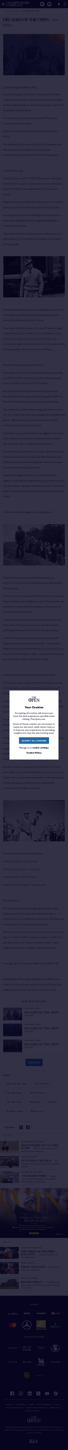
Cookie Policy (34, 752)
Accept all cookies (34, 740)
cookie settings (40, 747)
